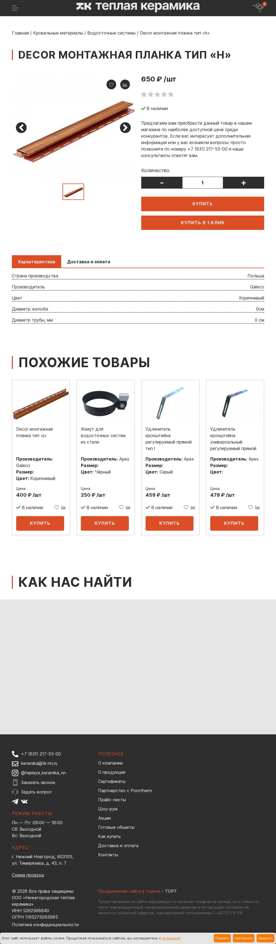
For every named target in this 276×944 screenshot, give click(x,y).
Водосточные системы (111, 33)
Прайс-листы (112, 799)
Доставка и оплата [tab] (88, 261)
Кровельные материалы (58, 33)
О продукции (111, 772)
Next (125, 127)
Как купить (109, 836)
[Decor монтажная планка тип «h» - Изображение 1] (73, 127)
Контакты (108, 854)
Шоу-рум (108, 809)
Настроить (243, 938)
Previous (21, 127)
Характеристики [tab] (36, 261)
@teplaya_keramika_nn (43, 772)
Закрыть (265, 938)
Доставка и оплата (118, 845)
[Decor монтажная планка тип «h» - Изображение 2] (73, 191)
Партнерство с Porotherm (125, 790)
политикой (171, 938)
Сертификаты (112, 781)
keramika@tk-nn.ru (39, 763)
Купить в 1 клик (203, 222)
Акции (104, 818)
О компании (110, 763)
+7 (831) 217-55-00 (41, 753)
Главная (20, 33)
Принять (222, 938)
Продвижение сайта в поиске (129, 891)
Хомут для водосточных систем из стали (103, 435)
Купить (202, 203)
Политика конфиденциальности (45, 924)
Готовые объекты (116, 827)
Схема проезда (28, 875)
